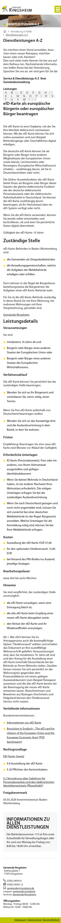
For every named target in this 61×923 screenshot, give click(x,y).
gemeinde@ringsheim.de (20, 888)
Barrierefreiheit (51, 920)
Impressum (20, 920)
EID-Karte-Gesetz (13, 756)
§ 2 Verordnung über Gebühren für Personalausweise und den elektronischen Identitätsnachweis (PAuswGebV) (28, 782)
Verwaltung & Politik (21, 31)
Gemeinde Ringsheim (16, 315)
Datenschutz (34, 920)
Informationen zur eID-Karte (24, 723)
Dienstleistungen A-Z (17, 35)
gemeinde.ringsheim (24, 891)
